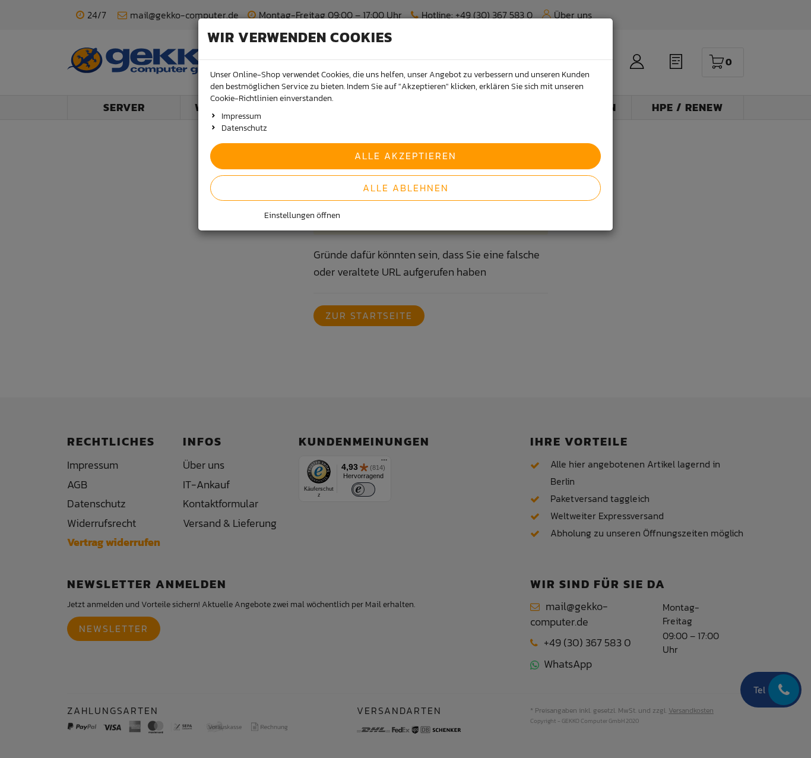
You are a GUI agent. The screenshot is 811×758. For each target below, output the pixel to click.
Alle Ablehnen (406, 188)
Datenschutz (244, 128)
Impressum (241, 116)
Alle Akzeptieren (405, 156)
